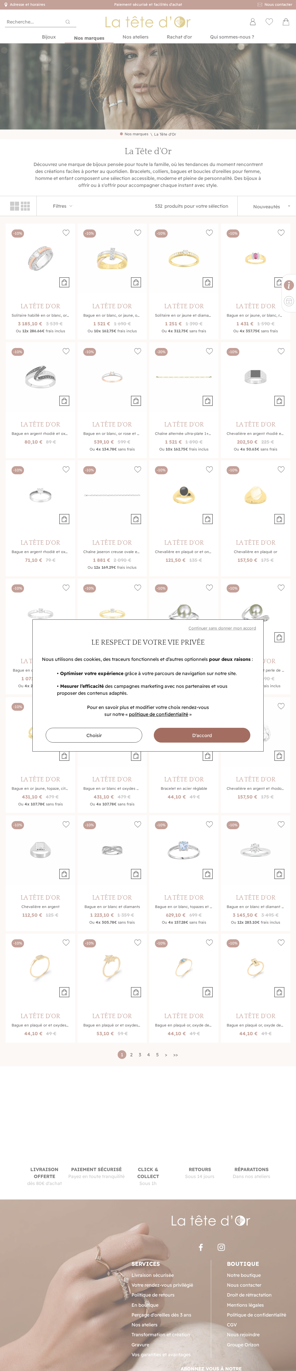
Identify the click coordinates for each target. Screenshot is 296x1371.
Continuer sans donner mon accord (222, 628)
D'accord (202, 735)
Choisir (94, 735)
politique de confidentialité (158, 714)
